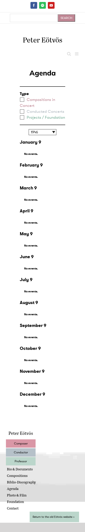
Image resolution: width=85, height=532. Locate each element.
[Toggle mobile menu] (77, 54)
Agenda (13, 488)
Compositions (17, 475)
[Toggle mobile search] (69, 54)
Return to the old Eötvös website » (54, 517)
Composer (21, 443)
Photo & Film (16, 495)
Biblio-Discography (21, 482)
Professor (21, 461)
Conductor (21, 452)
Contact (13, 508)
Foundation (15, 501)
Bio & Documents (20, 469)
